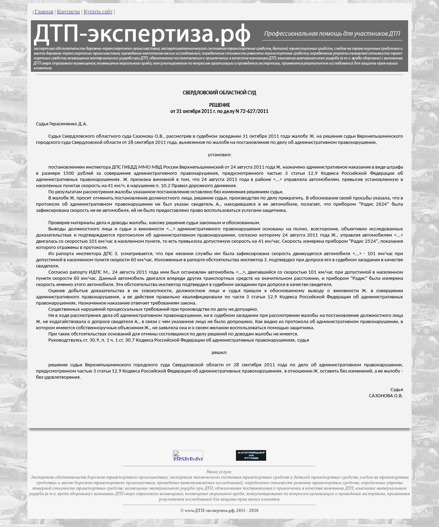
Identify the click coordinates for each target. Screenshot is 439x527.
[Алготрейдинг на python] (251, 459)
